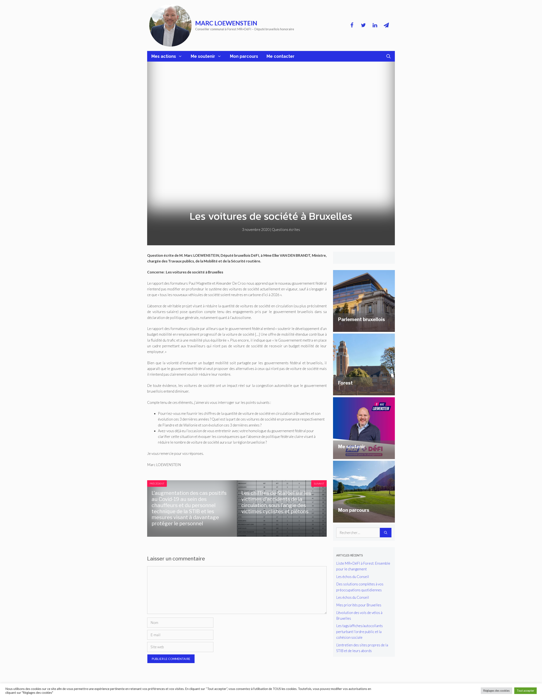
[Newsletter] (386, 25)
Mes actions (163, 56)
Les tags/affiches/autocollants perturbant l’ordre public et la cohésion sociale (359, 631)
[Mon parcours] (364, 519)
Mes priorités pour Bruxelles (358, 605)
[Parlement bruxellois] (364, 329)
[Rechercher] (386, 533)
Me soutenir (203, 56)
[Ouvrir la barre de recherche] (388, 56)
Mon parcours (244, 56)
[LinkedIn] (375, 25)
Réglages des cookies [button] (496, 690)
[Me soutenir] (364, 456)
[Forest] (364, 392)
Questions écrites (286, 229)
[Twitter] (363, 25)
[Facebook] (352, 25)
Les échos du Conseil (352, 576)
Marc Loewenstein (226, 23)
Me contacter (281, 56)
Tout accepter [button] (525, 690)
